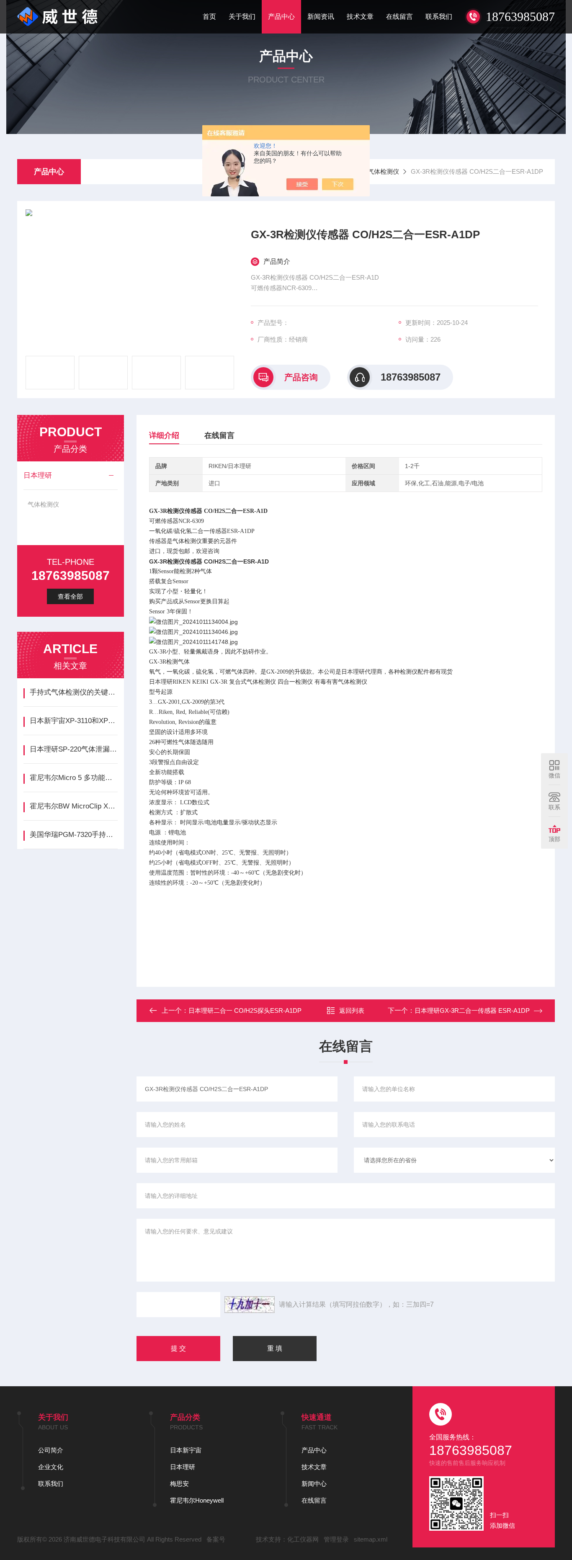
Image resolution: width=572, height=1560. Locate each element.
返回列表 (351, 1010)
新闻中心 (314, 1483)
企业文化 (50, 1466)
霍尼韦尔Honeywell (197, 1500)
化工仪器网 (303, 1539)
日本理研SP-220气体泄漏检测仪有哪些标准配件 (73, 749)
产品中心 (281, 16)
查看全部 (70, 596)
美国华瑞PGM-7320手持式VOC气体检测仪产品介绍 (73, 835)
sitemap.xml (370, 1539)
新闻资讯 (320, 16)
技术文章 (360, 16)
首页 (209, 16)
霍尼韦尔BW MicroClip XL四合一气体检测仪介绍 (73, 806)
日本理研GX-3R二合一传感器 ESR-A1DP (472, 1010)
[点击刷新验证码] (249, 1304)
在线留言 (399, 16)
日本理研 (37, 475)
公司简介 (50, 1450)
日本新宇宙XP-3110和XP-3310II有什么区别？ (73, 721)
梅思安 (179, 1483)
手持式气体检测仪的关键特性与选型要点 (73, 692)
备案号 (215, 1539)
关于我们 (242, 16)
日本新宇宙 (185, 1450)
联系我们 (438, 16)
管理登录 (336, 1539)
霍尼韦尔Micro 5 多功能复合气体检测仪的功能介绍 (73, 778)
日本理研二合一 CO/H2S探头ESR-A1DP (244, 1010)
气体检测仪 (383, 171)
